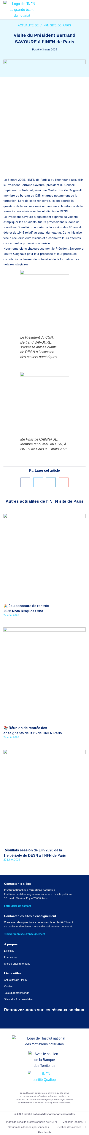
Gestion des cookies (69, 1127)
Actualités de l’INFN (15, 980)
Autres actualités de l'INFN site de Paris (45, 501)
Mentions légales (72, 1122)
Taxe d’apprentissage (16, 993)
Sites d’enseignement (17, 963)
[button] (25, 482)
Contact (8, 986)
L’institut (9, 950)
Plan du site (44, 1132)
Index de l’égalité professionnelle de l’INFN (31, 1122)
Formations (10, 957)
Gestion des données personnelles (28, 1127)
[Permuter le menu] (83, 9)
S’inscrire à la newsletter (18, 999)
